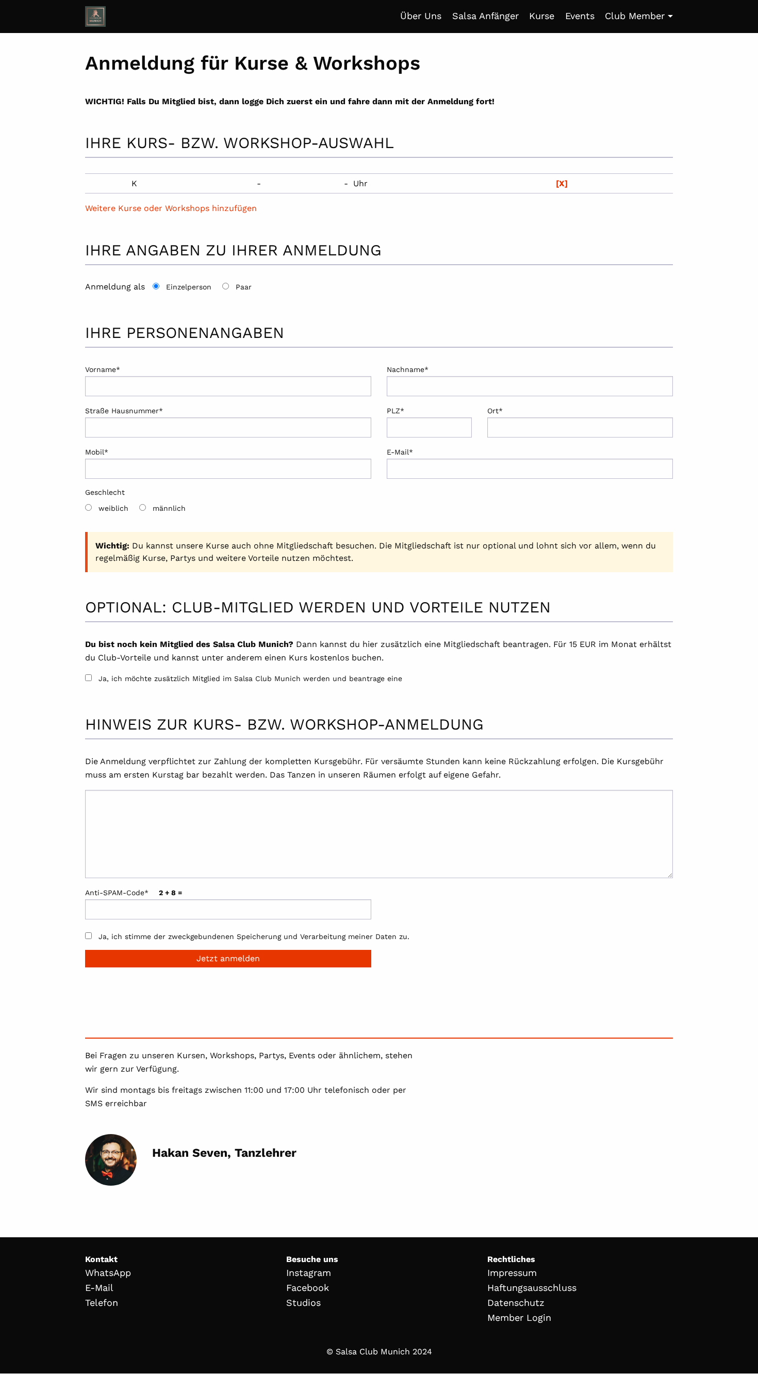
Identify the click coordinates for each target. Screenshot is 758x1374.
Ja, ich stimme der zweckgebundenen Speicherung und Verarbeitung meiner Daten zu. (253, 936)
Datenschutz (516, 1302)
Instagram (308, 1272)
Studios (303, 1302)
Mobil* (96, 452)
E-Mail (99, 1287)
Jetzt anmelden (228, 958)
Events (580, 15)
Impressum (512, 1272)
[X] (562, 183)
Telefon (101, 1302)
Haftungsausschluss (531, 1287)
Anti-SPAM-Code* (133, 892)
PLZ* (395, 411)
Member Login (519, 1317)
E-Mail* (400, 452)
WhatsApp (108, 1272)
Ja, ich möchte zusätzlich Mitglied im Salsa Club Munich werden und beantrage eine (250, 678)
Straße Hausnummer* (124, 411)
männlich (169, 508)
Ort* (495, 411)
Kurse (541, 15)
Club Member (635, 15)
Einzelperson (188, 287)
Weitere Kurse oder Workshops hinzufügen (171, 208)
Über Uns (420, 15)
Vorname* (102, 369)
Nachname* (408, 369)
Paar (244, 287)
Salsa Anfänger (485, 15)
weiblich (113, 508)
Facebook (307, 1287)
